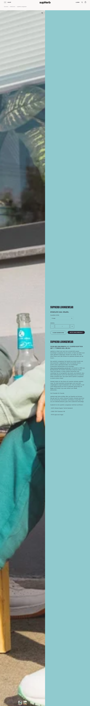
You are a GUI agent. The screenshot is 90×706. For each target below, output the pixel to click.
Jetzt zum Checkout (76, 332)
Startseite (6, 6)
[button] (72, 326)
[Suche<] (82, 2)
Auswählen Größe (54, 315)
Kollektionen (12, 6)
